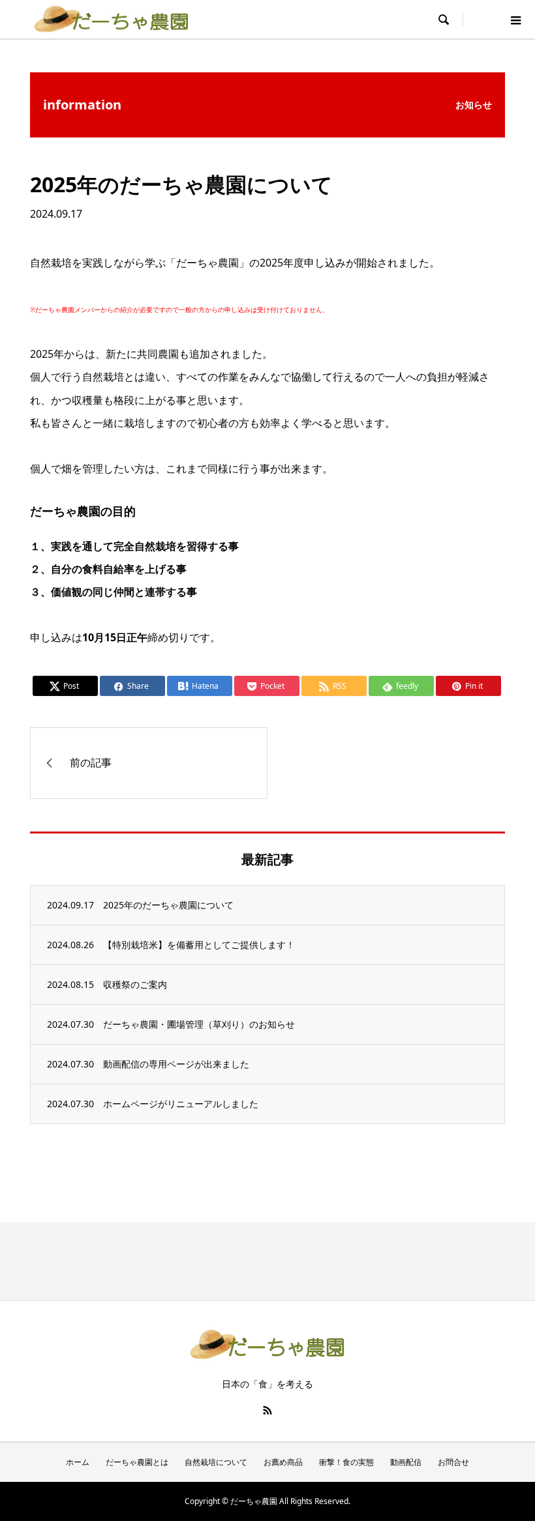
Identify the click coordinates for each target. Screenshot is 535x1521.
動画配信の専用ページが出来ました (176, 1064)
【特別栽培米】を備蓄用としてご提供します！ (199, 944)
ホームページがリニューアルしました (180, 1103)
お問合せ (453, 1462)
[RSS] (267, 1410)
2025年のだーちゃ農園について (168, 905)
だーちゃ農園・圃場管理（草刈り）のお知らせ (199, 1024)
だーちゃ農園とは (137, 1462)
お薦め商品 (283, 1462)
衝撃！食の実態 (346, 1462)
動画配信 (405, 1462)
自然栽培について (216, 1462)
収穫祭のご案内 (135, 984)
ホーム (77, 1462)
